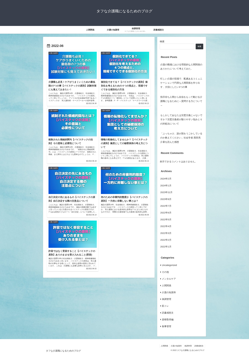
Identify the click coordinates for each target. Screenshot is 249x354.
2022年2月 (165, 240)
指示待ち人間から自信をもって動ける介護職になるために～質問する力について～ (181, 101)
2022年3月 (165, 233)
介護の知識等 (169, 292)
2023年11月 (166, 192)
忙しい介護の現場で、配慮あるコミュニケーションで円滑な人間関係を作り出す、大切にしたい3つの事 (181, 82)
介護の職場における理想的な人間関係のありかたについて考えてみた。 (181, 66)
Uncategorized (169, 265)
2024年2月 (165, 178)
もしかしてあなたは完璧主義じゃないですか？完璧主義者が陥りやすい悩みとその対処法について (181, 119)
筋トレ (165, 306)
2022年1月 (165, 246)
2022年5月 (165, 219)
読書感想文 (168, 312)
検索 (162, 41)
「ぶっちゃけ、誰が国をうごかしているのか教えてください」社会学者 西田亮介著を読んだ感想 (181, 137)
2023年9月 (165, 199)
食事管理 (166, 326)
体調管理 (166, 299)
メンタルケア (169, 278)
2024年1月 (165, 185)
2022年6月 (165, 212)
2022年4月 (165, 226)
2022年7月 (165, 206)
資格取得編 (168, 319)
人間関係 (166, 285)
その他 (165, 272)
